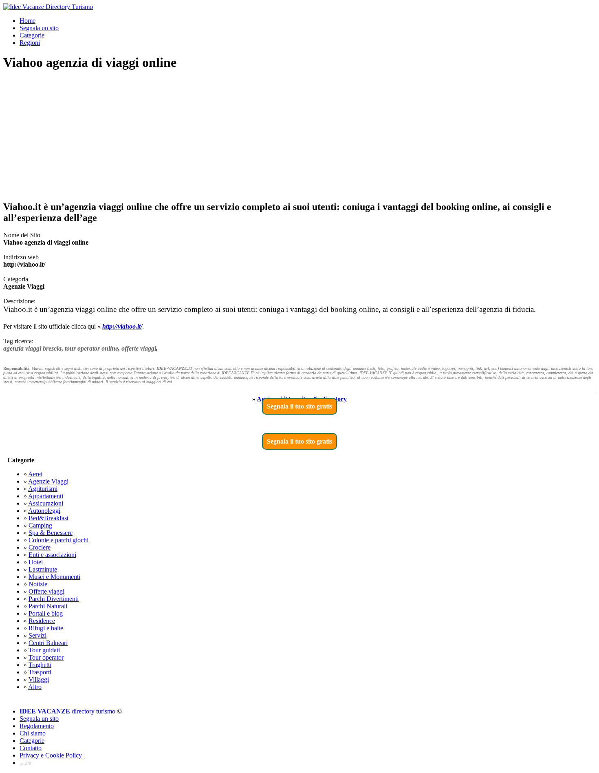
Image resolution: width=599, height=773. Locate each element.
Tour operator (46, 657)
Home (27, 20)
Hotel (36, 562)
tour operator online (91, 348)
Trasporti (40, 672)
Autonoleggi (44, 510)
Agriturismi (42, 488)
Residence (42, 620)
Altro (35, 686)
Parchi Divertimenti (54, 598)
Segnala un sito (39, 27)
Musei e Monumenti (54, 576)
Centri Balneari (48, 642)
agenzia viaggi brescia (32, 348)
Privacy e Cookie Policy (51, 755)
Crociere (40, 547)
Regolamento (37, 725)
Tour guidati (44, 650)
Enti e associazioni (52, 554)
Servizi (37, 635)
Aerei (35, 473)
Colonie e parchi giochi (58, 540)
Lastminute (43, 569)
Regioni (30, 42)
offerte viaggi (138, 348)
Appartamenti (45, 496)
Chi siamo (33, 733)
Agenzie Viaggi (48, 481)
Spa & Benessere (51, 532)
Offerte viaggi (46, 591)
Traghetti (40, 664)
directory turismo (67, 711)
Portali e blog (46, 613)
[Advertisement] (299, 136)
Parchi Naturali (48, 606)
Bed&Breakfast (48, 518)
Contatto (31, 747)
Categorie (32, 35)
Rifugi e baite (46, 628)
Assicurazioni (45, 503)
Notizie (38, 584)
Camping (40, 525)
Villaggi (39, 679)
